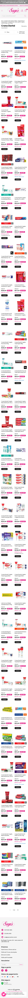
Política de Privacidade (6, 957)
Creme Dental (4, 22)
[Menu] (2, 10)
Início (2, 20)
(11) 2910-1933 (7, 933)
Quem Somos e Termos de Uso (8, 949)
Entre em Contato (5, 955)
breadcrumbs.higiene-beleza (11, 20)
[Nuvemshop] (14, 990)
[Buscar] (25, 15)
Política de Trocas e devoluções (9, 952)
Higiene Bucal (21, 20)
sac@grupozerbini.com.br (10, 937)
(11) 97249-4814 (8, 930)
